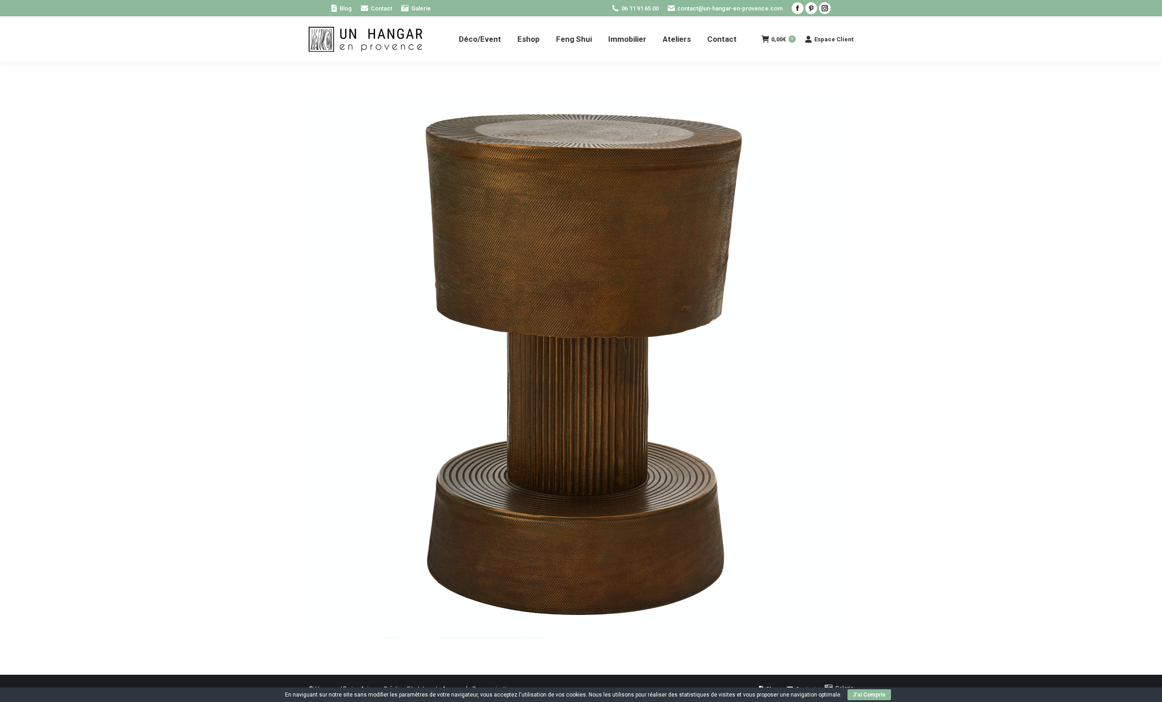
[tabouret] (581, 366)
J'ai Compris (869, 695)
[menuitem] (341, 8)
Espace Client (833, 39)
